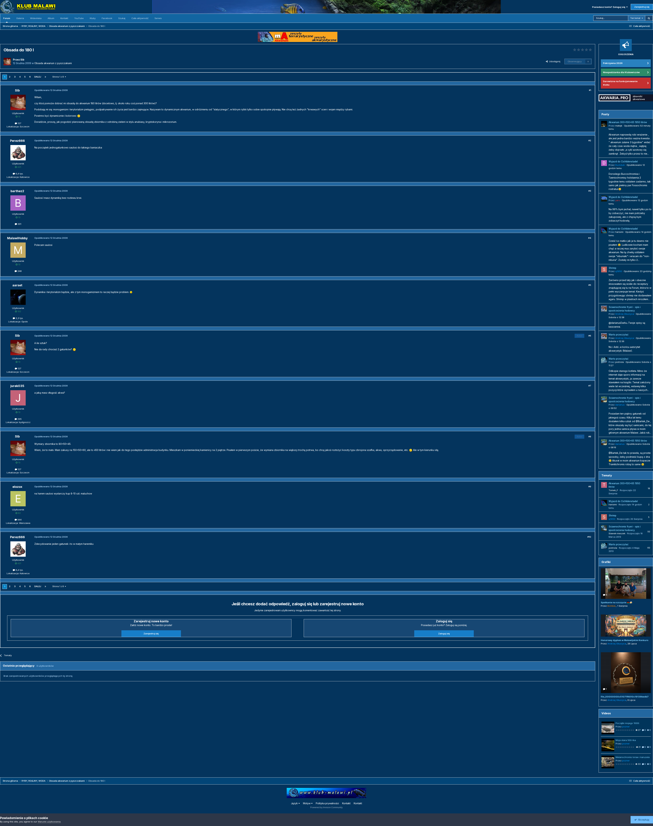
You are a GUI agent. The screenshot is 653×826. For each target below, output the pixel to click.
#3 (589, 190)
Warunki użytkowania (49, 821)
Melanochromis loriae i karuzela (633, 757)
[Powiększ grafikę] (78, 115)
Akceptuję (643, 819)
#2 (589, 140)
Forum (6, 18)
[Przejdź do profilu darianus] (604, 399)
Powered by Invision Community (326, 807)
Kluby (93, 18)
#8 (589, 436)
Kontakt (64, 18)
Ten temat (635, 18)
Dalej (37, 76)
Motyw (307, 803)
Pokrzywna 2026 (613, 63)
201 (19, 224)
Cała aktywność (139, 18)
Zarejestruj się (641, 6)
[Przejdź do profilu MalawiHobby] (18, 250)
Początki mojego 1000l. (628, 723)
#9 (589, 486)
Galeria (20, 18)
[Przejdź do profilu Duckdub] (604, 163)
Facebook (107, 18)
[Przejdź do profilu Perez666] (18, 152)
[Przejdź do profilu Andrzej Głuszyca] (604, 308)
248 (19, 271)
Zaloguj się (444, 633)
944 (19, 519)
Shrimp (612, 268)
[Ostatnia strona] (45, 77)
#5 (589, 285)
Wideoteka (35, 18)
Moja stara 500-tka (626, 740)
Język (294, 803)
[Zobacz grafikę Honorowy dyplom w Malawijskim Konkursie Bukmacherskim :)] (626, 625)
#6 (589, 335)
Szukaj (121, 18)
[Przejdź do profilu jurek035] (18, 398)
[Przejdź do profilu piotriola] (604, 360)
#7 (589, 385)
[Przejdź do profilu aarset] (18, 297)
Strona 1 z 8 (58, 76)
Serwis (158, 18)
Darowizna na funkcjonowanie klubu (620, 83)
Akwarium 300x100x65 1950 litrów (628, 122)
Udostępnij (554, 61)
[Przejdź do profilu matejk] (604, 124)
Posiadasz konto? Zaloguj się (609, 7)
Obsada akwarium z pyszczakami (53, 63)
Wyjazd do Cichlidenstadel (623, 161)
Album (51, 18)
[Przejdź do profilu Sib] (7, 61)
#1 (590, 90)
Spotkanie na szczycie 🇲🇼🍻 (616, 602)
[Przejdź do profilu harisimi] (604, 230)
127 (19, 123)
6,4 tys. (19, 173)
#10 (589, 536)
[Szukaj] (649, 18)
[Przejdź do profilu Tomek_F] (604, 485)
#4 (589, 238)
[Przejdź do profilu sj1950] (604, 269)
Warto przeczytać (619, 334)
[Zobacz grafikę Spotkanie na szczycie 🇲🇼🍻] (626, 583)
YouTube (79, 18)
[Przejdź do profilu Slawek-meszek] (604, 528)
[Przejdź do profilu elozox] (18, 498)
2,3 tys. (19, 318)
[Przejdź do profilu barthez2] (18, 203)
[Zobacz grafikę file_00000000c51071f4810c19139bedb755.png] (626, 672)
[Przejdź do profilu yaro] (604, 198)
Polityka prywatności (327, 803)
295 (19, 419)
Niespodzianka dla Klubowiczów (621, 72)
